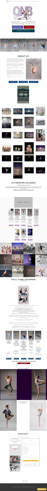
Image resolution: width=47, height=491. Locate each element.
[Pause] (19, 303)
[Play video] (23, 94)
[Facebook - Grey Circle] (23, 481)
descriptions (30, 237)
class (30, 236)
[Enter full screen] (27, 303)
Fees (24, 237)
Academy (24, 236)
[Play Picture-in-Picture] (26, 303)
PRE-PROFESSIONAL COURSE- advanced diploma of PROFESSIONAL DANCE (23, 344)
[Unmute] (20, 303)
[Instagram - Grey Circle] (26, 481)
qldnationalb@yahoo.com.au (15, 441)
